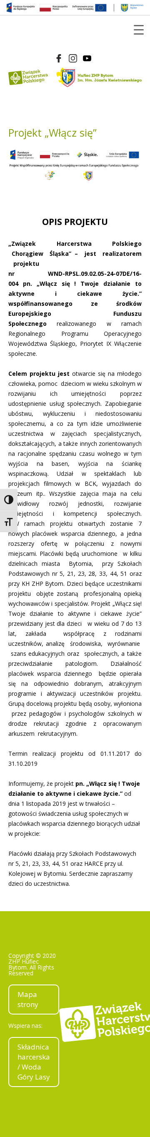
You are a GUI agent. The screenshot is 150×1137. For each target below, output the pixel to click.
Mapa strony (28, 999)
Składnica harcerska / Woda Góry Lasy (34, 1062)
